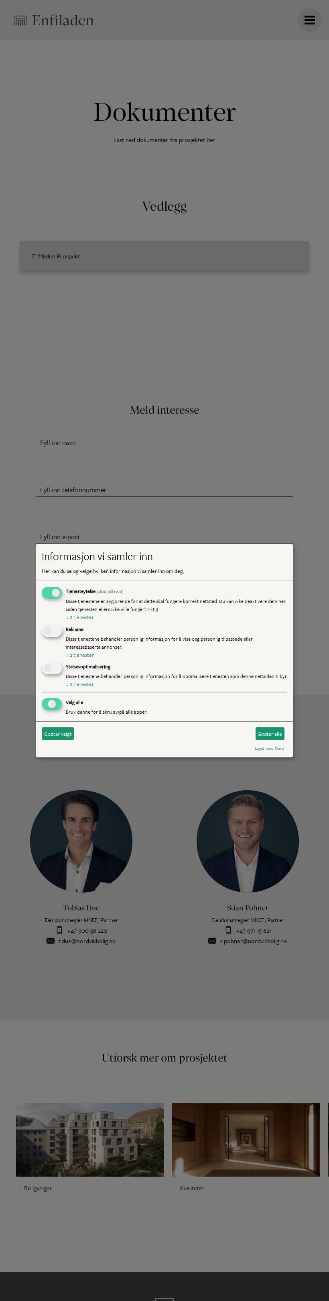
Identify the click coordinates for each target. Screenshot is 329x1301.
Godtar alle (270, 734)
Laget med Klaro (269, 748)
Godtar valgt (58, 734)
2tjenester (80, 617)
